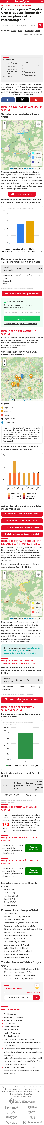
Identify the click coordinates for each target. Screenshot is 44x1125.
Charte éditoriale (29, 1087)
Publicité (39, 1087)
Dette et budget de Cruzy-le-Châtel (18, 935)
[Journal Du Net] (11, 1112)
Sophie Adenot (10, 1014)
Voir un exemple (33, 992)
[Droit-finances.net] (32, 1112)
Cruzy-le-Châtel (10, 913)
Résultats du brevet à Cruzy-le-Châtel (19, 975)
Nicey (20, 31)
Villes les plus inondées (22, 194)
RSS (26, 1089)
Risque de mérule (30, 72)
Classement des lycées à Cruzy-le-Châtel (21, 923)
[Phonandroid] (32, 1122)
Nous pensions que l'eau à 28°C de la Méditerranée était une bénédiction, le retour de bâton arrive (22, 1042)
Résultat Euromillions (13, 1036)
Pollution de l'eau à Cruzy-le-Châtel (22, 527)
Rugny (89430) (10, 902)
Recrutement (33, 1089)
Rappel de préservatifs (13, 1017)
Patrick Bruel (9, 1024)
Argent (8, 5)
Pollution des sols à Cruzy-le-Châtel (22, 534)
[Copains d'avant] (11, 1117)
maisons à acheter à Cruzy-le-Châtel (20, 653)
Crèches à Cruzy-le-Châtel (14, 942)
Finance (8, 992)
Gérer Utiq (38, 1091)
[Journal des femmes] (11, 1107)
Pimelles (29, 31)
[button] (4, 123)
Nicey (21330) (9, 893)
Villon (13, 31)
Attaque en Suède (11, 1030)
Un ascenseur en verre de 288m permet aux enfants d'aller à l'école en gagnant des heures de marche (23, 1052)
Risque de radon (29, 69)
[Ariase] (11, 1122)
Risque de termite (30, 75)
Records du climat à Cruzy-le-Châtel (22, 514)
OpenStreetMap (28, 168)
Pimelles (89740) (11, 896)
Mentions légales (16, 1094)
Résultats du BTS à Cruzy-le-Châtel (18, 978)
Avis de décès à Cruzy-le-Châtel (17, 916)
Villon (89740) (9, 889)
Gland (37, 31)
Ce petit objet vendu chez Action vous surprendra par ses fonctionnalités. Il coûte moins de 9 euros (21, 1070)
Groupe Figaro (28, 1094)
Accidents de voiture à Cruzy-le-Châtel (19, 926)
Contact (9, 1089)
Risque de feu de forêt (31, 66)
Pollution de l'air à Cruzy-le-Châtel (22, 520)
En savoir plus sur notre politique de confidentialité (20, 324)
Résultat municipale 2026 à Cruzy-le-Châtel (22, 969)
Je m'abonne (21, 319)
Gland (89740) (9, 899)
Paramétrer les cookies (25, 1091)
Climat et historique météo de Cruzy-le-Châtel (23, 929)
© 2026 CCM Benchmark (22, 1096)
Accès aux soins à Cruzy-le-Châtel (18, 951)
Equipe (19, 1087)
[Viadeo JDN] (32, 1117)
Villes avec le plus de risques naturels (22, 294)
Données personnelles (9, 1091)
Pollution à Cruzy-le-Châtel (15, 920)
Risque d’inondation (13, 63)
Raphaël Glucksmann (13, 1033)
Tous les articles (18, 1089)
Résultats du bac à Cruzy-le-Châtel (18, 972)
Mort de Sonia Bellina (13, 1020)
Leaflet (12, 168)
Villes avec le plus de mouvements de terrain (22, 700)
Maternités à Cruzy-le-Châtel (16, 948)
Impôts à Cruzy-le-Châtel (14, 938)
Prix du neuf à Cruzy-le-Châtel (16, 954)
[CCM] (32, 1107)
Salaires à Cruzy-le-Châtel (14, 932)
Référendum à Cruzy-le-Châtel (16, 957)
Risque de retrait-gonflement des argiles (11, 71)
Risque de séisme (11, 66)
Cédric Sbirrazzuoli (11, 1027)
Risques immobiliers (22, 5)
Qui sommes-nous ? (9, 1087)
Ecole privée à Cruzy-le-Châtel (16, 945)
